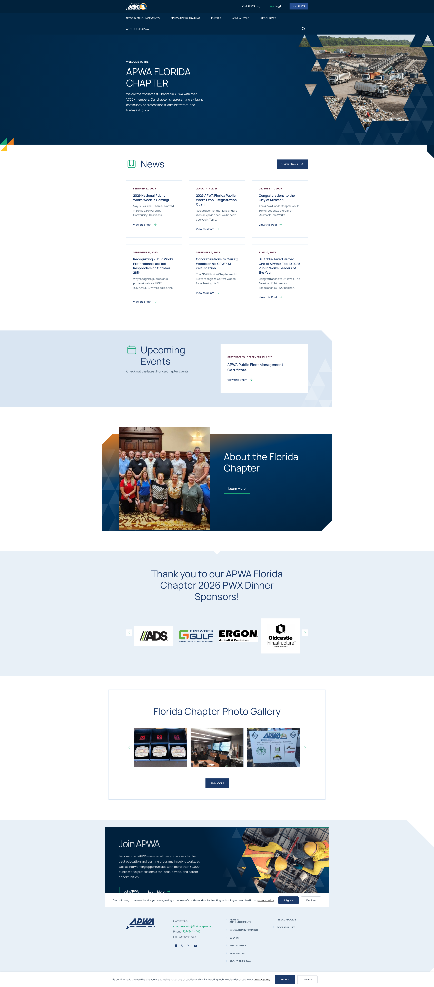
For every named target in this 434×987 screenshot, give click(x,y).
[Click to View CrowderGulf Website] (195, 635)
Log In (278, 6)
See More (217, 783)
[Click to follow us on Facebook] (176, 945)
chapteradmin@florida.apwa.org (193, 926)
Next (305, 632)
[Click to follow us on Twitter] (182, 945)
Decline (307, 979)
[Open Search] (303, 29)
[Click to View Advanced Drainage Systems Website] (153, 636)
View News (290, 164)
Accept (284, 979)
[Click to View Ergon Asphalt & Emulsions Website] (238, 636)
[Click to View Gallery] (160, 747)
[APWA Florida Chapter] (140, 927)
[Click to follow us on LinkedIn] (188, 945)
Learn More (237, 488)
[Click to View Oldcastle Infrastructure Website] (280, 635)
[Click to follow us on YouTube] (195, 945)
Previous (129, 632)
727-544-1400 (191, 931)
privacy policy (262, 979)
